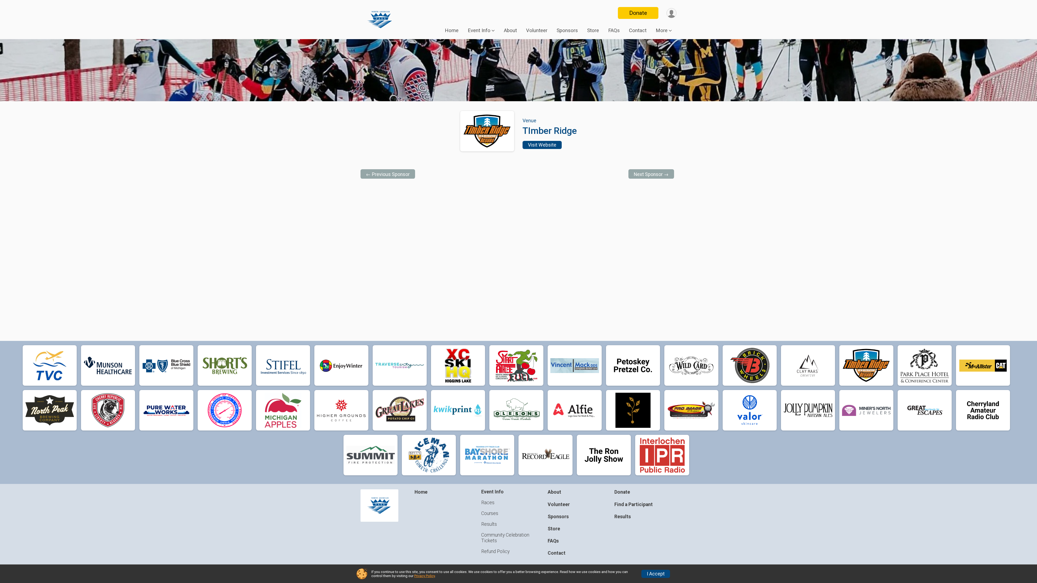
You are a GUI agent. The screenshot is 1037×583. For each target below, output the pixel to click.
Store (593, 30)
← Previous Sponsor (388, 174)
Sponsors (567, 30)
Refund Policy (495, 551)
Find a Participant (633, 504)
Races (487, 502)
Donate (638, 13)
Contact (638, 30)
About (510, 30)
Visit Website (542, 145)
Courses (489, 513)
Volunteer (536, 30)
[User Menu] (671, 13)
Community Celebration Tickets (505, 537)
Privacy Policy (424, 576)
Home (452, 30)
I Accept (656, 574)
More (662, 30)
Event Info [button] (479, 30)
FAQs (614, 30)
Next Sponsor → (651, 174)
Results (489, 524)
